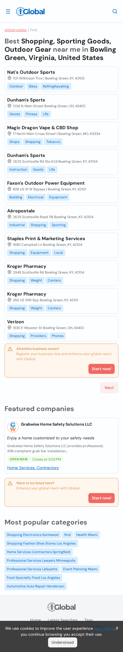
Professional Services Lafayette (32, 569)
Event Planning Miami (80, 569)
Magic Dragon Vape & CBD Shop (42, 128)
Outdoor (16, 86)
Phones (58, 336)
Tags (88, 620)
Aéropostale (21, 211)
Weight (36, 280)
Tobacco (53, 141)
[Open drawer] (8, 11)
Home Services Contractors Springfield (38, 552)
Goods (14, 114)
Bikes (33, 86)
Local (58, 252)
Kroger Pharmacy (26, 266)
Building (15, 197)
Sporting (59, 225)
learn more (104, 628)
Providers (38, 336)
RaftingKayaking (56, 86)
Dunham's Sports (26, 100)
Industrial (17, 225)
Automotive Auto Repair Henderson (35, 586)
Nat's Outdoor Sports (31, 72)
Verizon (15, 322)
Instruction (18, 169)
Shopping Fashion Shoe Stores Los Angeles (41, 543)
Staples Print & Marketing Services (46, 239)
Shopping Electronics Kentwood (33, 535)
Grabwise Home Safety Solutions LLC (56, 424)
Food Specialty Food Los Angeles (33, 577)
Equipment (58, 197)
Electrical (35, 197)
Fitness (31, 114)
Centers (54, 280)
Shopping (33, 141)
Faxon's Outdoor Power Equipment (46, 183)
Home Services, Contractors (33, 467)
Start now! (101, 498)
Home (35, 620)
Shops (14, 141)
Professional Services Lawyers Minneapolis (41, 560)
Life (46, 114)
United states (16, 30)
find (67, 535)
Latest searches (63, 620)
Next (109, 387)
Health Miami (87, 535)
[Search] (115, 11)
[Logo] (30, 11)
